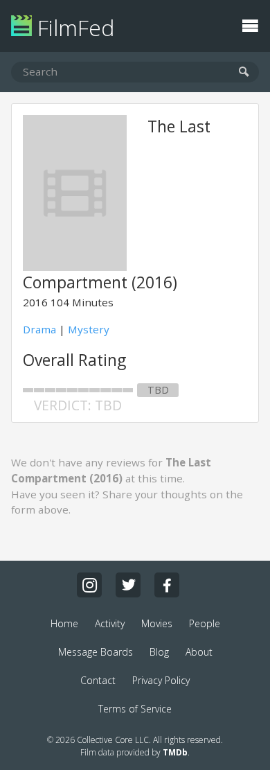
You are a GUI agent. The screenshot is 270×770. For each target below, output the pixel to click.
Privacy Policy (161, 680)
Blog (159, 651)
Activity (110, 623)
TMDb (175, 752)
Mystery (88, 329)
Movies (156, 623)
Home (64, 623)
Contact (98, 680)
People (204, 623)
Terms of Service (135, 708)
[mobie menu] (250, 24)
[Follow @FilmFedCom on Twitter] (128, 584)
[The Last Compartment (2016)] (75, 267)
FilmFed (73, 27)
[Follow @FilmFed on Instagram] (89, 584)
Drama (39, 329)
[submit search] (244, 72)
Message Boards (95, 651)
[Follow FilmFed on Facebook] (166, 584)
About (199, 651)
